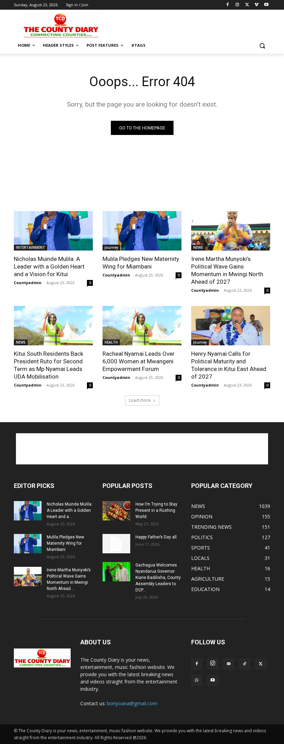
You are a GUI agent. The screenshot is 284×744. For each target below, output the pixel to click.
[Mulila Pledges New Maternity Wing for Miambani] (142, 231)
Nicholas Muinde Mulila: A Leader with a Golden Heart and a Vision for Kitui (49, 266)
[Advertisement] (189, 24)
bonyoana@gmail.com (132, 703)
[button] (262, 45)
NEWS (198, 247)
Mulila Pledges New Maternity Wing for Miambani (141, 262)
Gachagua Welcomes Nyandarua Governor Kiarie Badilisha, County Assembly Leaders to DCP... (158, 577)
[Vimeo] (256, 5)
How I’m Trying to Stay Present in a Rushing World (156, 510)
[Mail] (228, 664)
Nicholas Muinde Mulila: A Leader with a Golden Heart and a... (69, 510)
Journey (111, 247)
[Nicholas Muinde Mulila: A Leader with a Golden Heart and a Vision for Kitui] (53, 231)
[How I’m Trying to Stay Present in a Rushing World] (116, 510)
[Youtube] (266, 5)
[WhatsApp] (196, 680)
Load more (140, 400)
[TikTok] (244, 664)
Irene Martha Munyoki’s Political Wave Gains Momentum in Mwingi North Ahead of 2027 (227, 270)
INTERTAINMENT (30, 247)
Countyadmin (28, 282)
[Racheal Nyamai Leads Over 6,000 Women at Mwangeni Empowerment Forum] (142, 325)
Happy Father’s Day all (156, 537)
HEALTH (111, 342)
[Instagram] (237, 5)
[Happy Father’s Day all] (116, 543)
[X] (247, 5)
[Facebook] (228, 5)
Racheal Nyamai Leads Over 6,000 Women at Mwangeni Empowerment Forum (139, 361)
